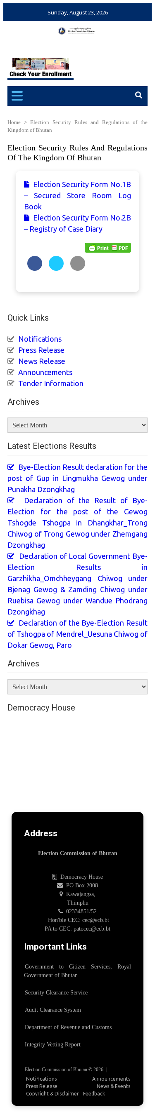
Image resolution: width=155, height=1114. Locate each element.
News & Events (113, 1086)
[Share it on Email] (77, 268)
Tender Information (50, 383)
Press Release (41, 350)
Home (14, 122)
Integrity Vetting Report (53, 1044)
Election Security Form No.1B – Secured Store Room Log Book (77, 195)
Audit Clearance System (53, 1010)
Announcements (45, 372)
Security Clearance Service (56, 993)
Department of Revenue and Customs (68, 1027)
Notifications (40, 339)
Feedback (94, 1093)
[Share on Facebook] (34, 268)
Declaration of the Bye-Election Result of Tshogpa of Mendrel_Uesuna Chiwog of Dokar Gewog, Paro (77, 634)
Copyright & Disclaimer (52, 1093)
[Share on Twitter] (56, 268)
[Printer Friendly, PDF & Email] (108, 247)
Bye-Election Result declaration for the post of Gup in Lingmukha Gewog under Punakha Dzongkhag (77, 478)
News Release (41, 361)
